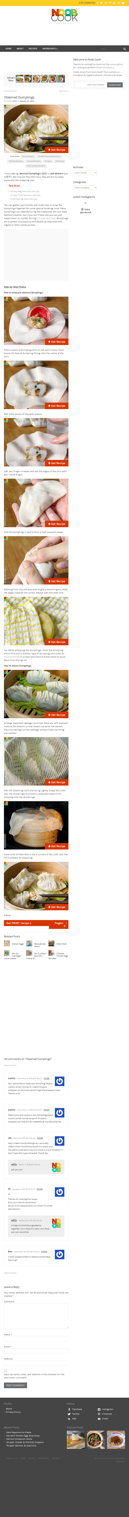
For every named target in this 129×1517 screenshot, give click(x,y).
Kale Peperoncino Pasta (18, 1432)
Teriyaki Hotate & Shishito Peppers (25, 1442)
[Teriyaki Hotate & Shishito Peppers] (44, 79)
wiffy (14, 1164)
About (20, 48)
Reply (46, 1078)
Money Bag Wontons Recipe (24, 191)
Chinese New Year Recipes (49, 156)
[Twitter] (102, 3)
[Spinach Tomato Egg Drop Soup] (28, 79)
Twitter (76, 1413)
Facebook (77, 1409)
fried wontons (11, 656)
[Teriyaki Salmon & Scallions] (53, 79)
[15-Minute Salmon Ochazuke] (61, 79)
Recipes (33, 48)
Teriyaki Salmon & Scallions (21, 1445)
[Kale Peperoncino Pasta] (19, 79)
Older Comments (10, 1065)
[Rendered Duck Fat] (76, 1440)
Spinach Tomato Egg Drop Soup (23, 1435)
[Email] (123, 3)
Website (8, 1358)
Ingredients (49, 48)
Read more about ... (105, 67)
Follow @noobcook (85, 211)
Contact (55, 1458)
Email (8, 1346)
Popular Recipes (33, 161)
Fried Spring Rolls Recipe (23, 198)
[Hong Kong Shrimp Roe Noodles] (116, 1440)
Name (8, 1334)
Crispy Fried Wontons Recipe (25, 195)
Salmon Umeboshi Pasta (19, 1438)
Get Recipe (57, 149)
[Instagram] (106, 3)
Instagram (107, 1409)
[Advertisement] (64, 35)
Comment (9, 1301)
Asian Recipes (28, 156)
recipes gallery (116, 64)
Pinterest (106, 1413)
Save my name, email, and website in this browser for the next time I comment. (34, 1376)
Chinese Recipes (16, 161)
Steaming (60, 161)
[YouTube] (114, 3)
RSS (74, 1418)
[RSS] (118, 3)
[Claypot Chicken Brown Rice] (96, 1440)
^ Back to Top (12, 1458)
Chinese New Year (46, 218)
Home (8, 48)
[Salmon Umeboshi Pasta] (36, 79)
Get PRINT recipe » (18, 923)
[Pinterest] (110, 3)
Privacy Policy (13, 1412)
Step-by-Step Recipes (36, 166)
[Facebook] (97, 3)
